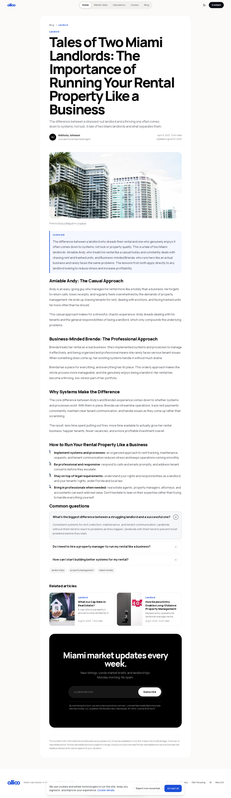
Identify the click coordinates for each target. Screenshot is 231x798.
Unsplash (81, 223)
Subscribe (149, 692)
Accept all (173, 788)
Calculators (119, 4)
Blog (146, 4)
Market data (100, 4)
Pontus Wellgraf (65, 223)
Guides (135, 4)
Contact (216, 4)
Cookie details (106, 790)
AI (210, 782)
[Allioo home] (11, 5)
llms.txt (219, 782)
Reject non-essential (148, 788)
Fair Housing (198, 782)
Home (85, 4)
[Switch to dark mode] (204, 5)
